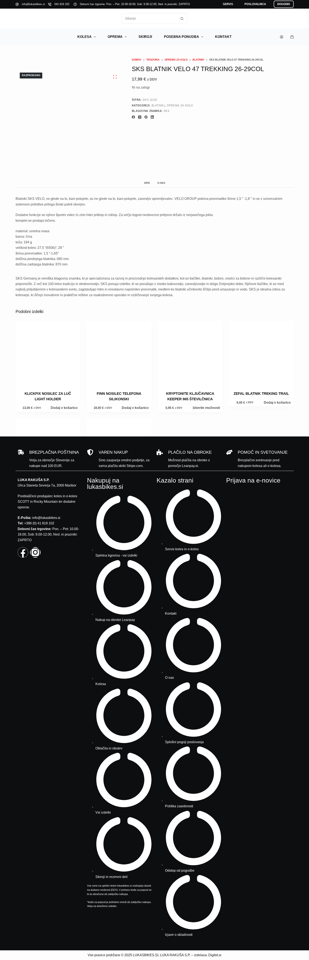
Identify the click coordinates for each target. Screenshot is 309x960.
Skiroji (145, 36)
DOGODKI (283, 4)
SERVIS (228, 4)
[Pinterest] (146, 117)
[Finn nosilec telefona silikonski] (119, 353)
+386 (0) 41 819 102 (39, 523)
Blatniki (158, 105)
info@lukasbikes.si (33, 4)
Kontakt (223, 36)
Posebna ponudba (181, 36)
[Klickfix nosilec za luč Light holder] (48, 353)
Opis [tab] (147, 183)
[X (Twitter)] (139, 117)
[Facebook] (133, 117)
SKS (167, 111)
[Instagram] (35, 552)
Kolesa (84, 36)
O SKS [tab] (161, 183)
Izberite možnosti (206, 408)
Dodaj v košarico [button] (64, 408)
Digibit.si (214, 955)
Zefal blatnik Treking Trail (261, 394)
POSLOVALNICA (255, 4)
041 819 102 (61, 4)
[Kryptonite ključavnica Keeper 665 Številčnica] (190, 353)
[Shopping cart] (292, 36)
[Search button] (182, 18)
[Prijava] (281, 36)
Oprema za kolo (180, 105)
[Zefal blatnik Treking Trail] (261, 353)
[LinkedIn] (152, 117)
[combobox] (149, 18)
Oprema (115, 36)
